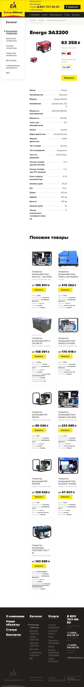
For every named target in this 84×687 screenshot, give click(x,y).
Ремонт (51, 637)
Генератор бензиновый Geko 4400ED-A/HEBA (68, 342)
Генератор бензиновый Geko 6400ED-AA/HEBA (68, 416)
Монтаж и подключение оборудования (53, 652)
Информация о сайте (74, 680)
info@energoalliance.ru (75, 658)
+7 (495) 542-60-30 (73, 646)
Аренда (51, 646)
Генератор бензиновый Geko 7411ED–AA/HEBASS (68, 275)
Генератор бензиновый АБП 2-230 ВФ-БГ (42, 342)
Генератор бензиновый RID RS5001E (42, 482)
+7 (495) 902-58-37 (73, 634)
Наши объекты (56, 15)
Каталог (11, 22)
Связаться (73, 7)
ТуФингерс (71, 678)
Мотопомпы (34, 649)
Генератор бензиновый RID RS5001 (42, 416)
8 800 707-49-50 (48, 7)
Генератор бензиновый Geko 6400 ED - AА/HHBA (42, 275)
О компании (34, 15)
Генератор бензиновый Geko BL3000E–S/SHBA (68, 482)
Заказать (69, 77)
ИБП (31, 659)
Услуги (44, 15)
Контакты (76, 15)
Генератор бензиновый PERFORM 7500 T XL (42, 550)
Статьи (67, 15)
